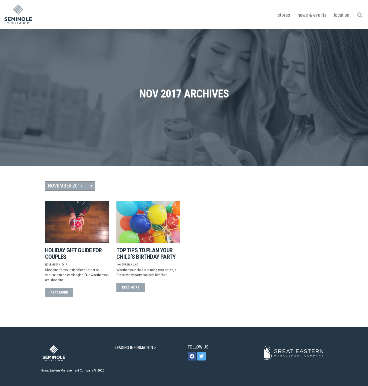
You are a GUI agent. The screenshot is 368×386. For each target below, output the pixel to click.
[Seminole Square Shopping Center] (18, 14)
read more (59, 292)
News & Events (312, 15)
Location (341, 15)
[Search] (359, 15)
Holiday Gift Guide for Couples (73, 253)
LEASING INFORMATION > (136, 347)
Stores (284, 15)
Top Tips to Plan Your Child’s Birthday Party (146, 253)
